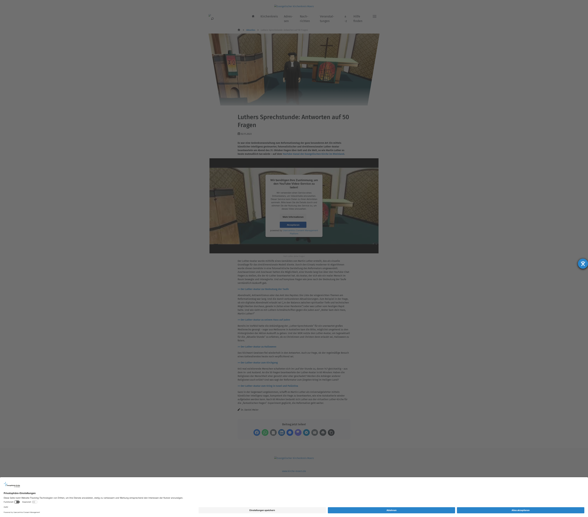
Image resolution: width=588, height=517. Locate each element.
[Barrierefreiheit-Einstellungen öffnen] (583, 264)
